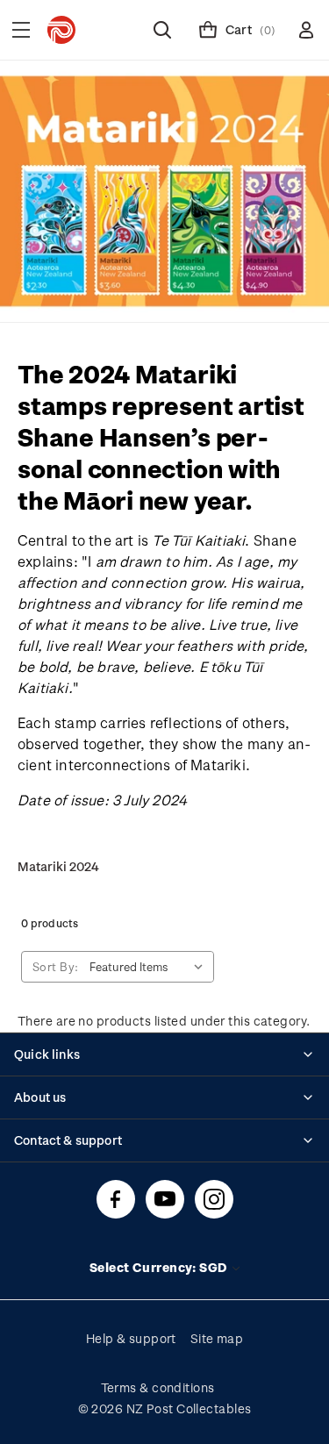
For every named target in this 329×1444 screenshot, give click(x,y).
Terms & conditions (158, 1387)
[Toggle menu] (21, 30)
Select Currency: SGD (159, 1267)
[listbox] (150, 967)
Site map (217, 1338)
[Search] (162, 30)
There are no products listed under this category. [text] (164, 1020)
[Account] (306, 30)
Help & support (131, 1338)
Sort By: (55, 966)
